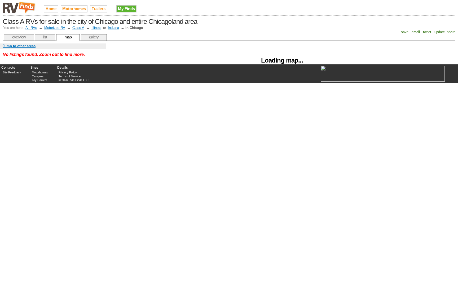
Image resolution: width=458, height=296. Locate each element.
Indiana (113, 28)
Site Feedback (12, 72)
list (45, 37)
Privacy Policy (68, 72)
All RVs (31, 28)
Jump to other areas (19, 46)
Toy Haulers (39, 80)
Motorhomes (74, 8)
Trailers (98, 8)
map (68, 37)
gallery (94, 37)
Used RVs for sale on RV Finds (19, 7)
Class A (78, 28)
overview (19, 37)
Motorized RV (54, 28)
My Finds (126, 8)
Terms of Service (70, 76)
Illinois (96, 28)
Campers (38, 76)
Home (51, 8)
